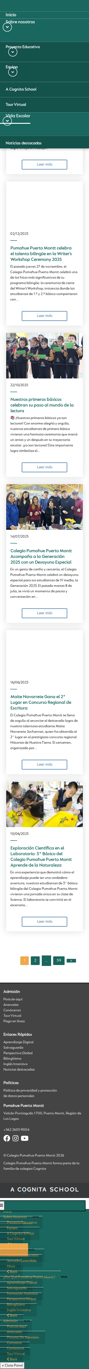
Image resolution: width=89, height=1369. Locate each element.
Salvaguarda (13, 1048)
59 (59, 961)
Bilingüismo (12, 1059)
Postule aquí (12, 999)
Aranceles (10, 1005)
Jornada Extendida (22, 1261)
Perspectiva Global (18, 1053)
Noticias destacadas (19, 1069)
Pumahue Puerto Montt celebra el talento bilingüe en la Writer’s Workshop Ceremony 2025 (41, 254)
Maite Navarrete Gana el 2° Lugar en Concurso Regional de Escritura (40, 703)
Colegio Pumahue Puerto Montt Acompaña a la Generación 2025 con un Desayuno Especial (41, 557)
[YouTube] (25, 1139)
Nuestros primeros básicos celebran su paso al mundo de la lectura (42, 405)
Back (13, 1359)
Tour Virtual (12, 1016)
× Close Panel (12, 1365)
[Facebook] (6, 1139)
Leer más (44, 164)
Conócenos (12, 1010)
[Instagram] (15, 1139)
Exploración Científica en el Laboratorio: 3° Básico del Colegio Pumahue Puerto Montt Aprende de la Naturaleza (41, 857)
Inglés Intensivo (15, 1064)
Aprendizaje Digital (18, 1042)
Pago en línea (14, 1021)
